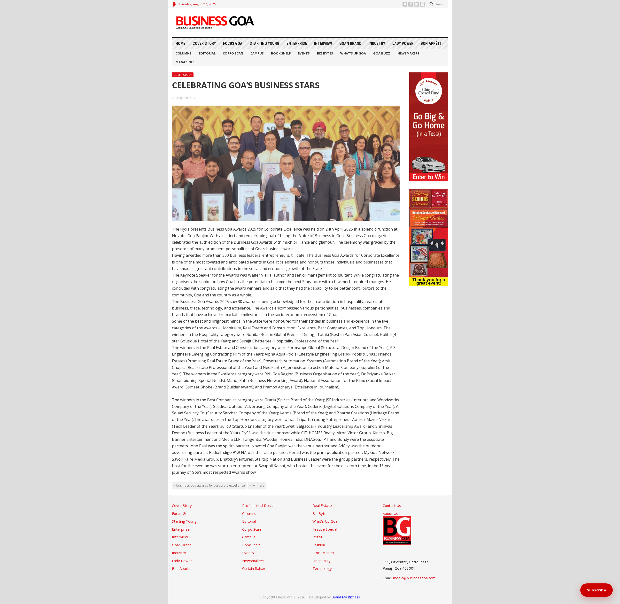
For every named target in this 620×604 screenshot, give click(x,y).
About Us (390, 513)
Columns (184, 53)
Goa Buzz (381, 53)
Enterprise (297, 43)
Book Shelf (281, 53)
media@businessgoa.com (414, 577)
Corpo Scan (233, 53)
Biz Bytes (325, 53)
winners (258, 485)
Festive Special (324, 529)
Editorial (207, 53)
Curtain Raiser (253, 568)
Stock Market (323, 552)
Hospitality (321, 560)
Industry (377, 43)
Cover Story (204, 43)
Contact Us (392, 505)
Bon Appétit (432, 43)
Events (304, 53)
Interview (323, 43)
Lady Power (402, 43)
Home (180, 43)
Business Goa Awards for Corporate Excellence (210, 485)
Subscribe (596, 590)
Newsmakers (408, 53)
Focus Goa (232, 43)
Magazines (185, 62)
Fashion (318, 544)
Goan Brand (350, 43)
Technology (322, 568)
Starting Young (264, 43)
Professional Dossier (259, 505)
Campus (257, 53)
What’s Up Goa (353, 53)
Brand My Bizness (346, 597)
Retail (317, 536)
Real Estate (322, 505)
